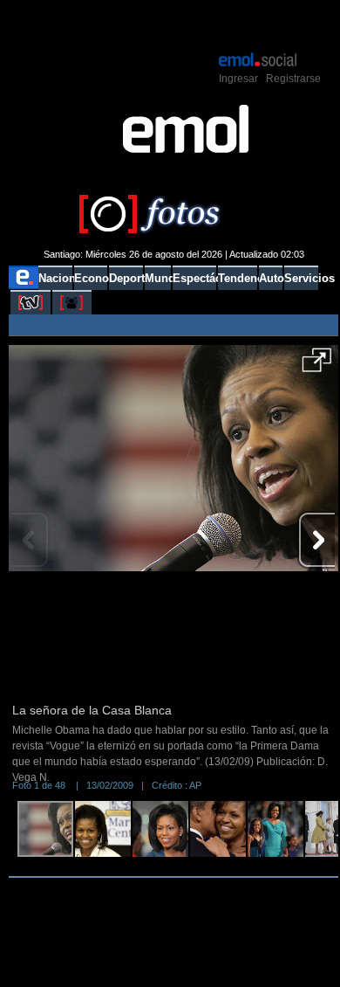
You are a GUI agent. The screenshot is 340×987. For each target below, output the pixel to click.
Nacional (55, 278)
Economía (90, 278)
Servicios (301, 278)
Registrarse (293, 78)
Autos (270, 278)
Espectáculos (194, 278)
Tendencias (238, 278)
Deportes (126, 278)
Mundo (158, 278)
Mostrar (174, 24)
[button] (317, 366)
